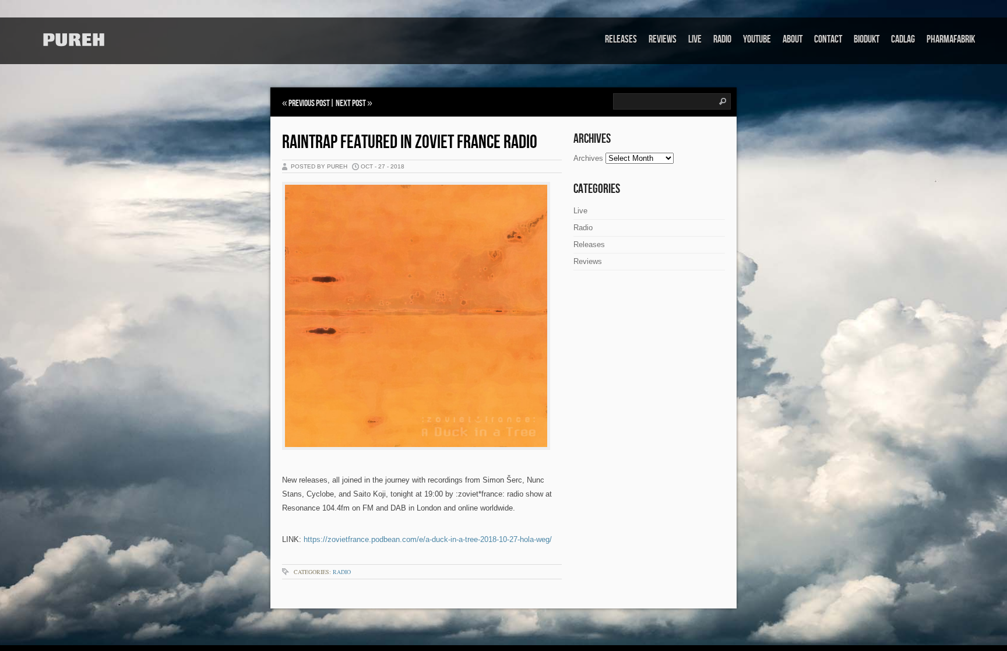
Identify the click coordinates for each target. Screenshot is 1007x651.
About (792, 39)
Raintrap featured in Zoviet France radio (409, 142)
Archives (588, 158)
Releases (621, 39)
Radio (722, 39)
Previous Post (309, 103)
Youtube (757, 39)
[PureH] (73, 40)
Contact (828, 39)
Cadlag (903, 39)
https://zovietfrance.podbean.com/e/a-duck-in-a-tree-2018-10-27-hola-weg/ (428, 539)
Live (695, 39)
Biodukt (866, 39)
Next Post (351, 103)
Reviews (663, 39)
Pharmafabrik (951, 39)
